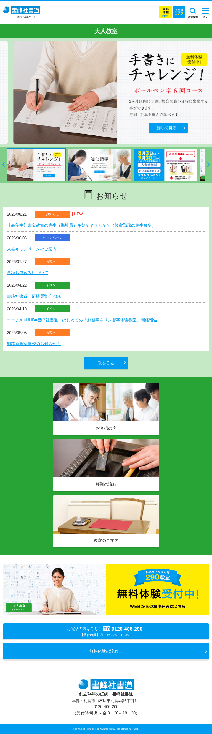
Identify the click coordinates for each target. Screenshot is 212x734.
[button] (3, 165)
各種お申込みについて (27, 272)
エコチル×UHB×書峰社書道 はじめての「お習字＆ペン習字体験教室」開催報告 (82, 320)
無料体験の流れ (103, 651)
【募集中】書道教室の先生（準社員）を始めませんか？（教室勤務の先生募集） (81, 225)
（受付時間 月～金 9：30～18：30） (106, 709)
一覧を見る (104, 363)
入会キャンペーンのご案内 (32, 249)
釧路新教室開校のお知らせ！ (34, 343)
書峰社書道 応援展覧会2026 (34, 296)
